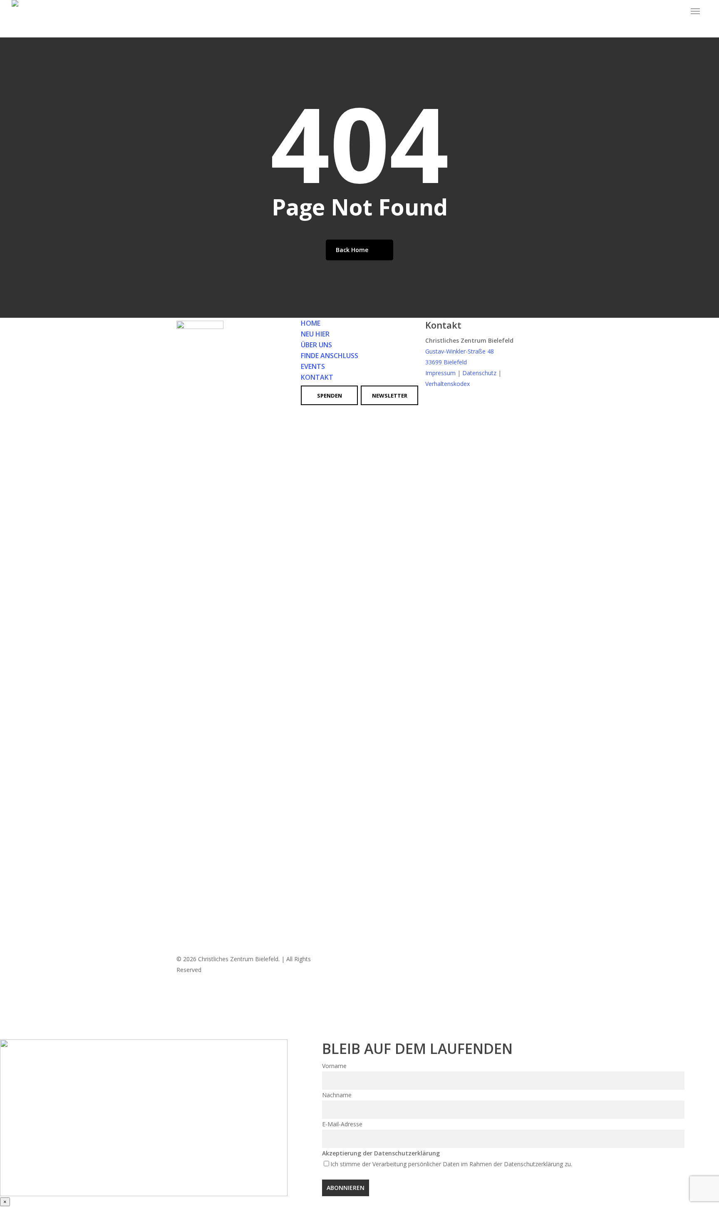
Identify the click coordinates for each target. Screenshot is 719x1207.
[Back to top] (359, 1034)
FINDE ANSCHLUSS (329, 355)
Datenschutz (479, 373)
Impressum (440, 373)
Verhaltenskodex (447, 384)
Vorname (334, 1066)
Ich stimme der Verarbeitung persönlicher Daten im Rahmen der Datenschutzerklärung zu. (451, 1164)
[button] (695, 11)
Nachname (337, 1095)
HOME (310, 323)
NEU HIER (315, 334)
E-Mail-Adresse (342, 1124)
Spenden (329, 395)
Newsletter (389, 395)
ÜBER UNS (316, 344)
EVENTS (313, 366)
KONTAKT (317, 377)
